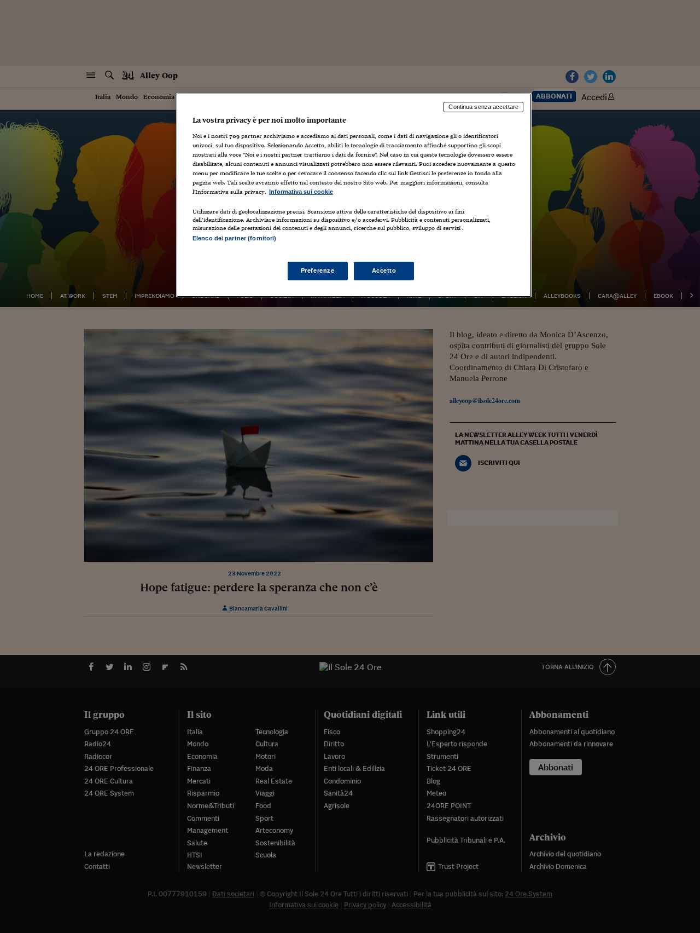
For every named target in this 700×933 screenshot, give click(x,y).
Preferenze (318, 270)
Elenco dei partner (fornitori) (234, 238)
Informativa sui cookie (301, 191)
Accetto (384, 270)
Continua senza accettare (483, 106)
